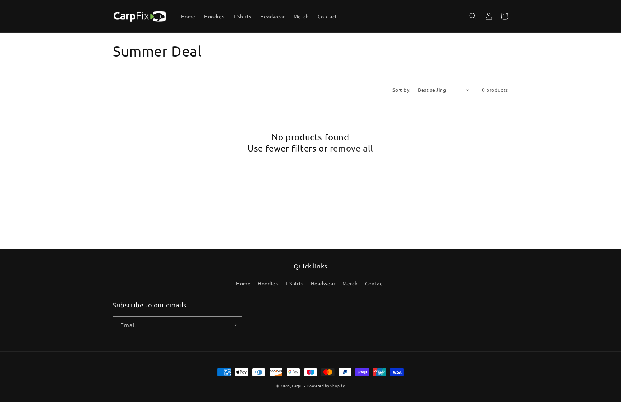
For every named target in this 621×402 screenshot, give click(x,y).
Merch (350, 283)
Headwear (323, 283)
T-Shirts (294, 283)
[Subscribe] (234, 324)
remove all (351, 148)
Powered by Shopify (326, 385)
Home (243, 283)
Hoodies (268, 283)
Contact (375, 283)
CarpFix (299, 385)
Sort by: (401, 89)
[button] (473, 16)
